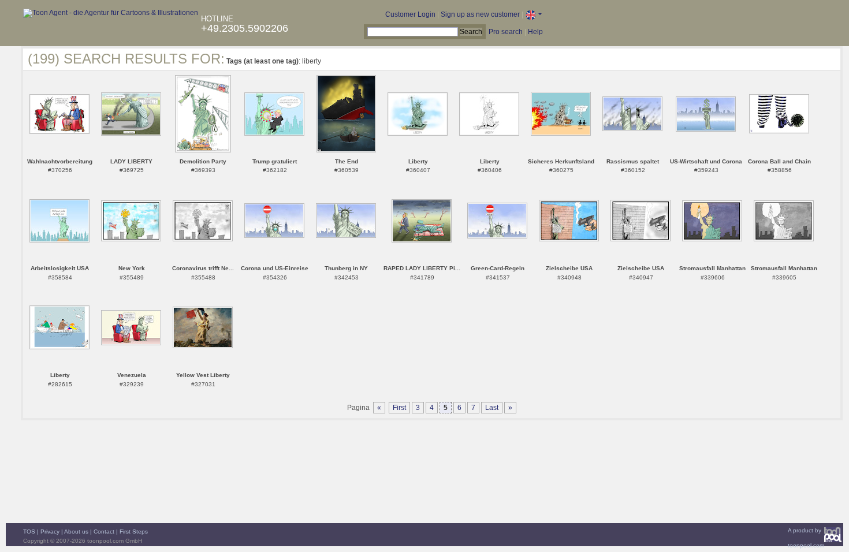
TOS (29, 531)
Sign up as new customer (480, 14)
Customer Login (410, 14)
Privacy (49, 531)
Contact (104, 531)
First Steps (134, 531)
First (399, 408)
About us (76, 531)
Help (535, 32)
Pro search (506, 32)
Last (491, 408)
